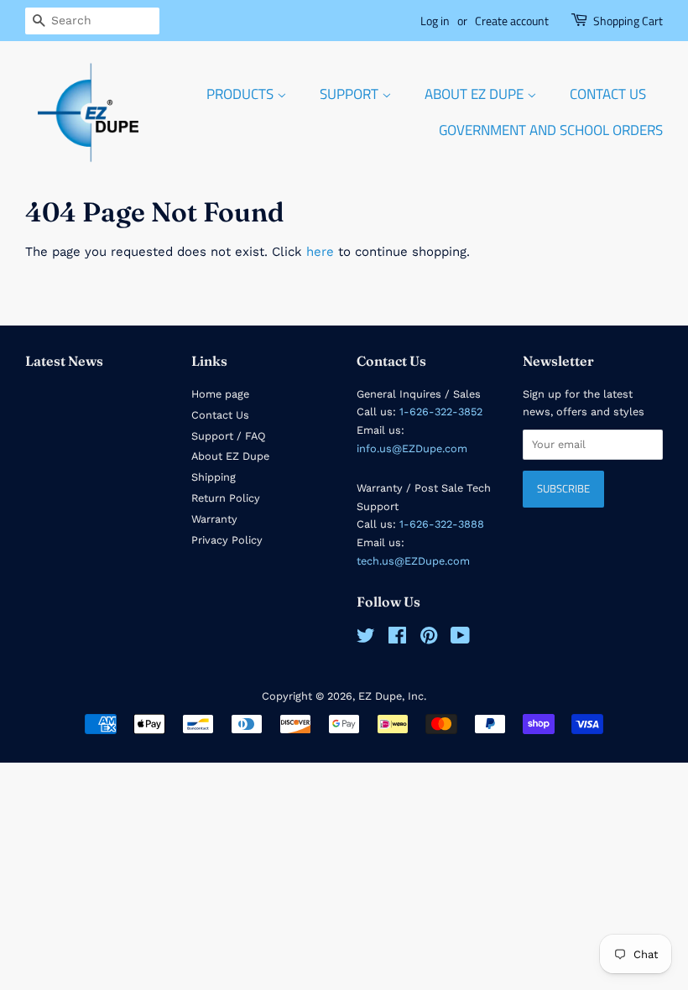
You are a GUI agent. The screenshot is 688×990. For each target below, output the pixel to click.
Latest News (64, 360)
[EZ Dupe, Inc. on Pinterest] (429, 639)
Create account (512, 20)
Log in (435, 20)
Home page (220, 394)
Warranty (214, 519)
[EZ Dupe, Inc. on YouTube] (460, 639)
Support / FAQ (228, 436)
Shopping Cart (628, 20)
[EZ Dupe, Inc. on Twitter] (366, 639)
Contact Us (608, 94)
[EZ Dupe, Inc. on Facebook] (397, 639)
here (320, 251)
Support (351, 94)
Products (241, 94)
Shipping (213, 477)
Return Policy (225, 498)
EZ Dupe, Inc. (392, 696)
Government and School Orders (551, 130)
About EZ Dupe (476, 94)
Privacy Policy (227, 540)
